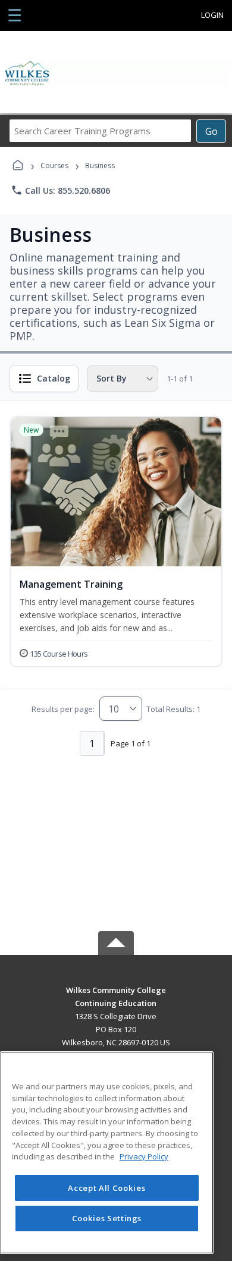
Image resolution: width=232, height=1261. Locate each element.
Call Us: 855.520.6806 (60, 190)
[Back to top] (116, 998)
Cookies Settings (107, 1218)
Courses (54, 165)
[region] (107, 1152)
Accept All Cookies (106, 1188)
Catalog (53, 378)
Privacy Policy (144, 1156)
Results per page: (63, 709)
